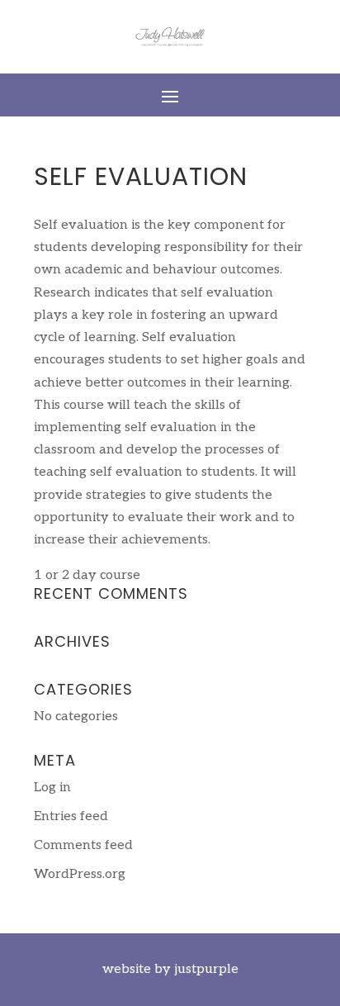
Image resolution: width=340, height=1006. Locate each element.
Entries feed (71, 816)
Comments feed (83, 845)
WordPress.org (79, 874)
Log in (52, 787)
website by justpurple (170, 969)
